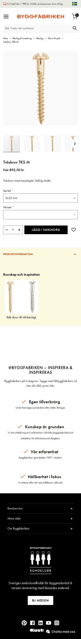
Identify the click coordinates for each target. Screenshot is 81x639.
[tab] (40, 254)
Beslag (39, 38)
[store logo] (40, 16)
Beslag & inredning (22, 38)
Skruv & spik (54, 38)
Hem (5, 38)
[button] (34, 144)
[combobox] (37, 28)
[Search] (74, 28)
